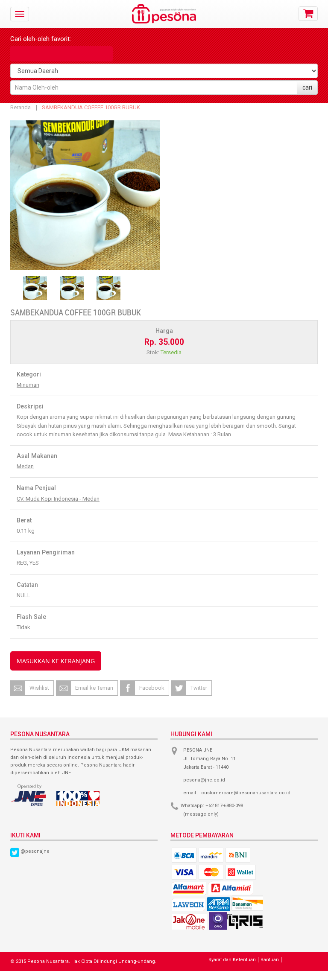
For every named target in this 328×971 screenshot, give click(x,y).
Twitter (198, 688)
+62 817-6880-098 (224, 805)
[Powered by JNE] (29, 795)
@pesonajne (35, 851)
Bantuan (270, 959)
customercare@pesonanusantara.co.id (245, 793)
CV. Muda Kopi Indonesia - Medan (58, 499)
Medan (25, 466)
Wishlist (39, 688)
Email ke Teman (94, 688)
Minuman (28, 385)
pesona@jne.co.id (204, 780)
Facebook (151, 688)
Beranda (20, 107)
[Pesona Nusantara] (164, 8)
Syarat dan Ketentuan (232, 959)
